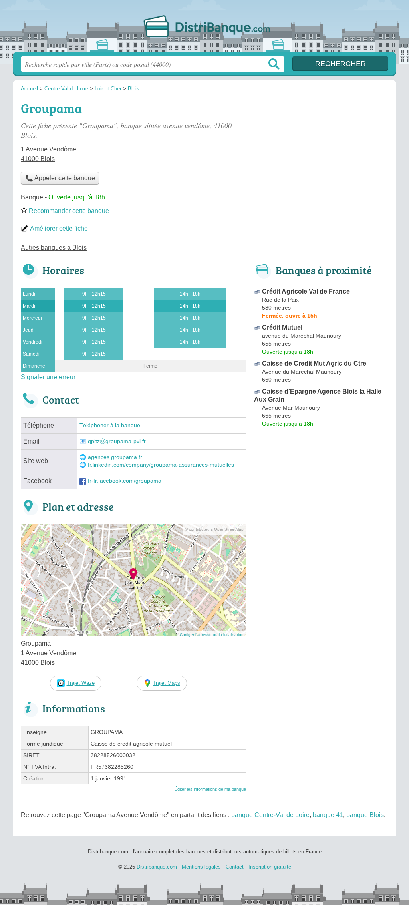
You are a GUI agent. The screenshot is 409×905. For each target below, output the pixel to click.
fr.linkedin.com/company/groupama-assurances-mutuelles (161, 465)
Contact (235, 867)
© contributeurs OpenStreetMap (214, 529)
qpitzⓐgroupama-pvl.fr (117, 441)
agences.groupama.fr (115, 457)
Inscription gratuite (269, 867)
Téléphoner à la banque (109, 425)
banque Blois (365, 815)
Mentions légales (201, 867)
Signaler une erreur (48, 377)
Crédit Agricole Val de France (306, 291)
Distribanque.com (204, 28)
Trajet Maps (166, 683)
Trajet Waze (81, 683)
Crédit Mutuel (282, 327)
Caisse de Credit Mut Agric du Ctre (314, 363)
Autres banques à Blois (54, 247)
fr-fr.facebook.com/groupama (124, 481)
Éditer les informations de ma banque (210, 789)
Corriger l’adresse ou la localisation (212, 635)
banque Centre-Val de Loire (270, 815)
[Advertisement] (321, 154)
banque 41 (328, 815)
